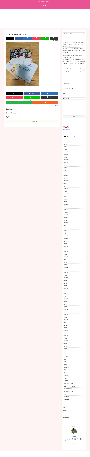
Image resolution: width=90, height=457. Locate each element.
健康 (65, 362)
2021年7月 (65, 304)
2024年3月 (65, 220)
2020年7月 (65, 335)
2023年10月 (66, 233)
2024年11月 (65, 199)
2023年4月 (65, 249)
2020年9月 (65, 330)
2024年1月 (65, 225)
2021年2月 (65, 317)
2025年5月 (65, 183)
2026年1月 (65, 162)
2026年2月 (65, 159)
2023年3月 (65, 251)
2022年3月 (65, 283)
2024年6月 (65, 212)
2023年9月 (65, 236)
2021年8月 (65, 301)
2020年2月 (65, 348)
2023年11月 (65, 230)
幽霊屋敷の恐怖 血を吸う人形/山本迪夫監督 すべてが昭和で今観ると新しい (74, 56)
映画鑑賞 (66, 375)
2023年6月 (65, 243)
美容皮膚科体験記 (68, 388)
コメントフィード (67, 414)
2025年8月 (65, 175)
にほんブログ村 (66, 129)
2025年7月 (65, 178)
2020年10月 (66, 327)
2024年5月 (65, 215)
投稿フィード (66, 410)
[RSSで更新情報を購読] (45, 102)
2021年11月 (65, 293)
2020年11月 (65, 325)
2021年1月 (65, 320)
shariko (74, 436)
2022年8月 (65, 270)
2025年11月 (65, 167)
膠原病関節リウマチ (68, 391)
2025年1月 (65, 194)
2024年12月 (66, 196)
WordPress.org (66, 417)
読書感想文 (66, 396)
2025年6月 (65, 180)
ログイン (65, 407)
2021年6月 (65, 306)
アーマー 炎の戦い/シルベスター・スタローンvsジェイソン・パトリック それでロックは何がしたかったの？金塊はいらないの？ (74, 69)
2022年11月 (65, 262)
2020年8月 (65, 333)
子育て (65, 370)
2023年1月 (65, 257)
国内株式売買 (67, 367)
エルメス (66, 359)
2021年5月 (65, 309)
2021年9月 (65, 299)
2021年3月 (65, 314)
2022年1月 (65, 288)
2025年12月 (66, 165)
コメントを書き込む (32, 121)
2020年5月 (65, 340)
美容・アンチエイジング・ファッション (73, 386)
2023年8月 (65, 238)
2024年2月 (65, 222)
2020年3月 (65, 346)
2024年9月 (65, 204)
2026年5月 (65, 152)
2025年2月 (65, 191)
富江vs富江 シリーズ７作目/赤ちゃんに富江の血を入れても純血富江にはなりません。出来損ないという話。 (74, 50)
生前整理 (66, 380)
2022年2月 (65, 285)
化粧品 (65, 364)
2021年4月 (65, 312)
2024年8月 (65, 207)
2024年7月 (65, 209)
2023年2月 (65, 254)
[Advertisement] (45, 19)
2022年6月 (65, 275)
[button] (54, 38)
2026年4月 (65, 154)
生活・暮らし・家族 (68, 383)
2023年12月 (66, 228)
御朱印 (65, 372)
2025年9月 (65, 173)
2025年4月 (65, 186)
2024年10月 (66, 201)
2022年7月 (65, 272)
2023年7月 (65, 241)
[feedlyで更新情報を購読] (19, 102)
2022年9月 (65, 267)
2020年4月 (65, 343)
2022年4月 (65, 280)
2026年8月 (65, 144)
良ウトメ (66, 394)
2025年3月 (65, 188)
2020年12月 (66, 322)
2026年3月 (65, 157)
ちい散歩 (66, 356)
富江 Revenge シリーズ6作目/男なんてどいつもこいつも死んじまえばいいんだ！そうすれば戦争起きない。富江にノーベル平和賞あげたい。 (74, 62)
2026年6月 (65, 149)
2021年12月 (66, 291)
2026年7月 (65, 146)
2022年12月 (66, 259)
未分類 (65, 378)
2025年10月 (66, 170)
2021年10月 (66, 296)
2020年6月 (65, 338)
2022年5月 (65, 278)
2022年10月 (66, 264)
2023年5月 (65, 246)
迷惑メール (66, 399)
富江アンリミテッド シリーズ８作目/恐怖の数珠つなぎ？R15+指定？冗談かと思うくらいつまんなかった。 (74, 44)
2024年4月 (65, 217)
